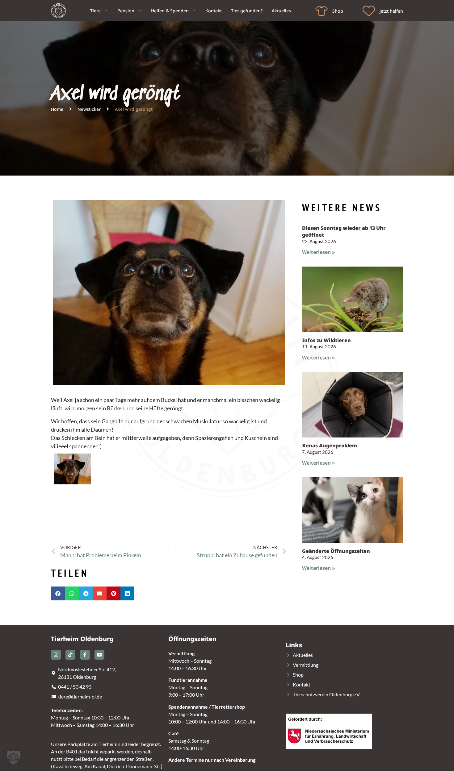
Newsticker (89, 109)
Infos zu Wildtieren (326, 340)
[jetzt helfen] (369, 11)
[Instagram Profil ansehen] (56, 655)
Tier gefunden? (247, 11)
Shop (337, 11)
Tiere (95, 11)
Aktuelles (281, 11)
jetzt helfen (391, 11)
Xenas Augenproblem (329, 445)
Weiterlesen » (318, 252)
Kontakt (213, 11)
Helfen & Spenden (170, 11)
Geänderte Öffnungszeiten (336, 551)
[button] (58, 593)
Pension (125, 11)
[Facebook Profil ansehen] (85, 655)
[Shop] (321, 11)
